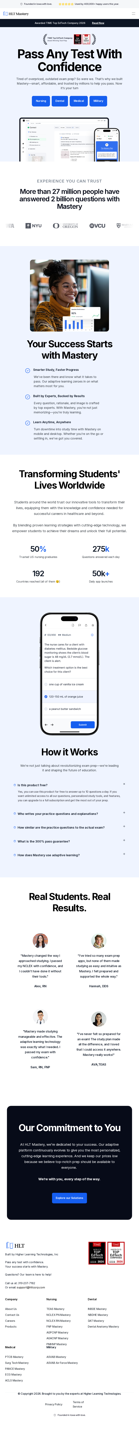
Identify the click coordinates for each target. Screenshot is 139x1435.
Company (11, 1299)
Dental (92, 1299)
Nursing (51, 1299)
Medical (10, 1347)
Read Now (98, 23)
